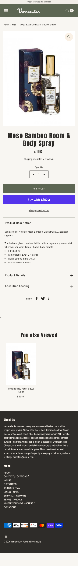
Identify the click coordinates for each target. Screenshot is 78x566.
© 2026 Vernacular (12, 541)
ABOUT (7, 472)
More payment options (39, 210)
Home (6, 24)
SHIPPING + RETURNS (15, 495)
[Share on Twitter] (43, 298)
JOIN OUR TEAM (12, 488)
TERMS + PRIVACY (13, 499)
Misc (14, 24)
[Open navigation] (6, 10)
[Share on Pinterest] (49, 298)
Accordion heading (17, 286)
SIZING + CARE (11, 491)
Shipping (28, 159)
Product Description (18, 223)
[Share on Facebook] (36, 298)
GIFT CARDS (10, 484)
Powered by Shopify (32, 541)
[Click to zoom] (69, 37)
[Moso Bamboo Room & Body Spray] (21, 364)
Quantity (39, 167)
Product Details (15, 275)
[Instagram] (6, 537)
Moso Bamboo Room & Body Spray (21, 390)
